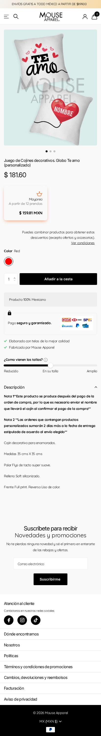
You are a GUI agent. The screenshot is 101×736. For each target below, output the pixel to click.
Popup (46, 359)
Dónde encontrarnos (21, 634)
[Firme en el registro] (85, 16)
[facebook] (8, 620)
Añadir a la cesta (58, 279)
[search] (15, 16)
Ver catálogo (7, 16)
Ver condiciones (83, 243)
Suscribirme (50, 579)
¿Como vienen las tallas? (24, 360)
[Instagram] (22, 620)
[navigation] (47, 151)
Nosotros (12, 645)
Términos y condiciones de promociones (38, 666)
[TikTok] (35, 620)
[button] (16, 275)
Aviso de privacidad (20, 699)
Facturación (14, 688)
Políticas (11, 655)
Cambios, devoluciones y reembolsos (35, 677)
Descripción (14, 387)
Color (12, 251)
